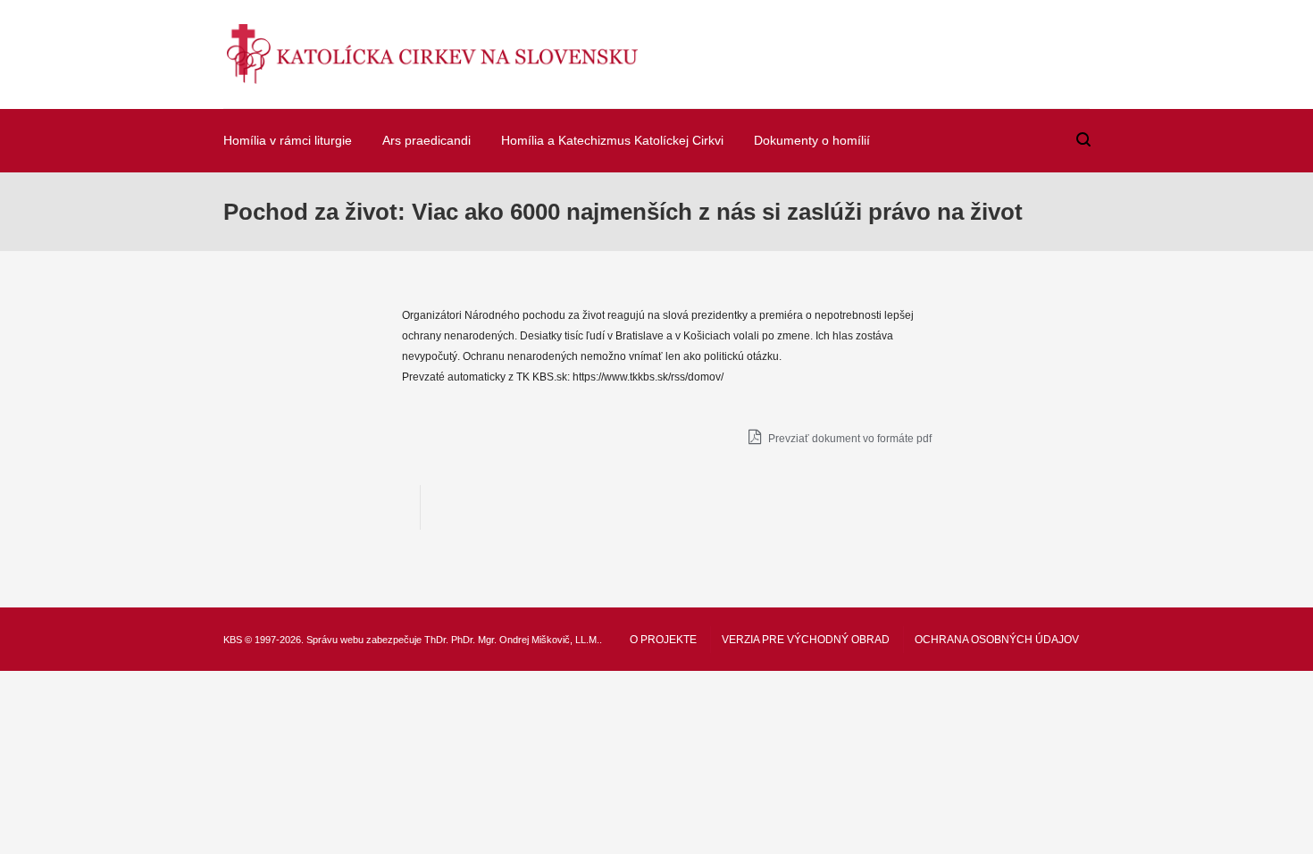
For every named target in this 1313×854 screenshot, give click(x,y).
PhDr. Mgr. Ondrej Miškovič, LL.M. (525, 639)
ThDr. (436, 639)
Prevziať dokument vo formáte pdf (848, 438)
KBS (232, 639)
